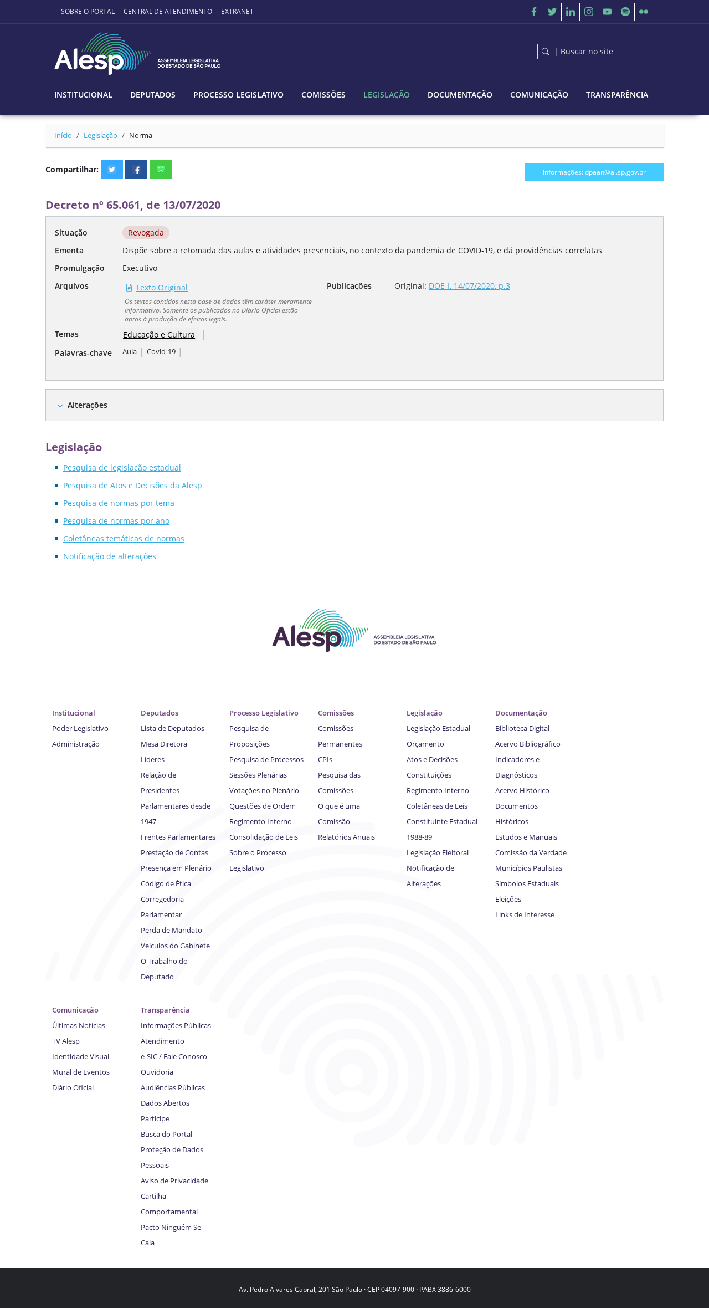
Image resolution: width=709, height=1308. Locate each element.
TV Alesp (66, 1041)
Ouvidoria (157, 1072)
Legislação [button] (386, 94)
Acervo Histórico (522, 790)
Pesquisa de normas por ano (116, 520)
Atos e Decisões (432, 759)
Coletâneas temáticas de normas (123, 538)
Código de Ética (166, 883)
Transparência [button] (617, 94)
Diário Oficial (73, 1087)
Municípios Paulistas (528, 868)
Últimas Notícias (78, 1025)
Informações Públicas (176, 1025)
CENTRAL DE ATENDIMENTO (168, 11)
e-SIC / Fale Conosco (174, 1056)
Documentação (521, 713)
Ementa (69, 250)
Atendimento (162, 1041)
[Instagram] (589, 12)
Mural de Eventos (81, 1072)
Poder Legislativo (80, 728)
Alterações (87, 405)
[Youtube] (607, 12)
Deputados (159, 713)
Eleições (508, 899)
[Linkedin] (570, 12)
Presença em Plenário (176, 868)
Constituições (429, 775)
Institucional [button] (83, 94)
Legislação (100, 135)
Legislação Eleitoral (438, 852)
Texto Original (162, 287)
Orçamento (425, 744)
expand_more (60, 406)
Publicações (349, 285)
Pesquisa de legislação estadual (122, 467)
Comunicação (75, 1010)
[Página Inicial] (138, 50)
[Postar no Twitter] (112, 169)
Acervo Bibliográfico (528, 744)
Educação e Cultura (159, 334)
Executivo (139, 268)
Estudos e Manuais (526, 837)
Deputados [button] (153, 94)
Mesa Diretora (164, 744)
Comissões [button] (323, 94)
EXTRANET (237, 11)
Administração (76, 744)
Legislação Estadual (438, 728)
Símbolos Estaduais (527, 883)
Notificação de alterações (109, 556)
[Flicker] (644, 12)
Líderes (153, 759)
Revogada (146, 232)
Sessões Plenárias (258, 775)
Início (63, 135)
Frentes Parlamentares (178, 837)
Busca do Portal (166, 1134)
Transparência (165, 1010)
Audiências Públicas (173, 1087)
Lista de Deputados (172, 728)
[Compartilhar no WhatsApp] (161, 169)
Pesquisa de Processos (266, 759)
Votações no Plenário (264, 790)
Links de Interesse (524, 914)
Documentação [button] (460, 94)
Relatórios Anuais (346, 837)
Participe (155, 1118)
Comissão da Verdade (531, 852)
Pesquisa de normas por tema (118, 503)
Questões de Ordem (262, 806)
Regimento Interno (260, 821)
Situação (71, 232)
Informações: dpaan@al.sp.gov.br (594, 171)
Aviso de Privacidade (174, 1181)
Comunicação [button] (539, 94)
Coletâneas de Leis (437, 806)
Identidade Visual (80, 1056)
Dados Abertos (165, 1103)
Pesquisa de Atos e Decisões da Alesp (132, 485)
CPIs (325, 759)
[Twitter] (552, 12)
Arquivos (72, 285)
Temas (67, 334)
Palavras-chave (83, 353)
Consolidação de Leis (263, 837)
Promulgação (80, 268)
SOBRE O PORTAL (88, 11)
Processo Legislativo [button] (238, 94)
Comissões (336, 713)
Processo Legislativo (264, 713)
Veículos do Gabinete (175, 946)
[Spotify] (625, 12)
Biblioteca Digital (522, 728)
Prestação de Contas (174, 852)
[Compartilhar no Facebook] (136, 169)
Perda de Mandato (171, 930)
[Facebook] (534, 12)
